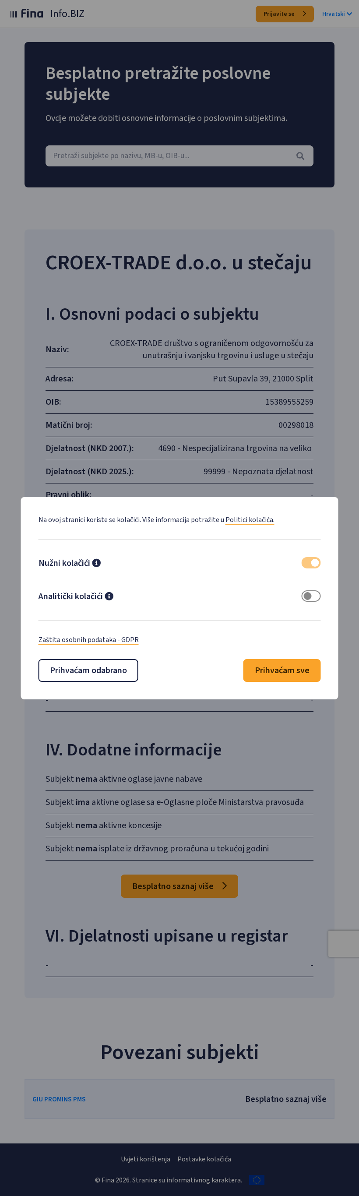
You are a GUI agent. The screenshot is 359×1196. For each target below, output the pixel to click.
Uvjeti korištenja (145, 1159)
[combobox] (179, 155)
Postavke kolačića (204, 1159)
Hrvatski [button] (333, 14)
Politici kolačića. (250, 520)
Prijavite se (280, 14)
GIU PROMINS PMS (59, 1099)
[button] (96, 564)
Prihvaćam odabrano (88, 670)
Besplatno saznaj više (173, 886)
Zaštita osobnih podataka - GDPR (89, 640)
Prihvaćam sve (282, 670)
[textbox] (179, 156)
